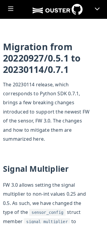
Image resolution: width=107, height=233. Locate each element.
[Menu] (97, 11)
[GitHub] (77, 9)
